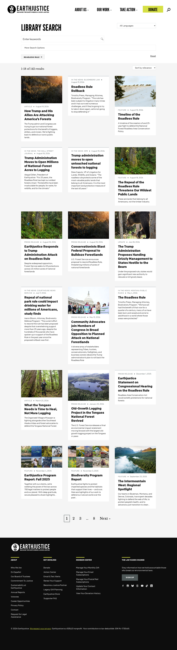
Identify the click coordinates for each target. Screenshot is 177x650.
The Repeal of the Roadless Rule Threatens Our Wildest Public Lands (134, 188)
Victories (15, 596)
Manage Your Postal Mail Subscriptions (87, 580)
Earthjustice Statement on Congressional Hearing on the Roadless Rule (135, 384)
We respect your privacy (40, 628)
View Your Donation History (88, 593)
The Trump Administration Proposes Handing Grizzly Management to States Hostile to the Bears (135, 256)
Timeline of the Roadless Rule (129, 116)
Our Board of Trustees (20, 576)
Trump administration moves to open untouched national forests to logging (87, 161)
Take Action (127, 9)
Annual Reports (18, 592)
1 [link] (67, 518)
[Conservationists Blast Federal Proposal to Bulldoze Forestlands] (88, 225)
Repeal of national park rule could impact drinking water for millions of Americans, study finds (41, 305)
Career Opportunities (20, 601)
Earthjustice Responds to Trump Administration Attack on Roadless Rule (41, 252)
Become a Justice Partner (55, 585)
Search (168, 9)
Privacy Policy (17, 605)
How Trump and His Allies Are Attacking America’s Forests (39, 115)
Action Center (50, 572)
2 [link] (74, 518)
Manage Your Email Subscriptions (84, 573)
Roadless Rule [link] (32, 57)
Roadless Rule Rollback (82, 89)
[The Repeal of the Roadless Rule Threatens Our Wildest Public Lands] (135, 160)
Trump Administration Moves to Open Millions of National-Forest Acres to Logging (41, 164)
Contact (14, 609)
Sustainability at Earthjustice (18, 586)
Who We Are (16, 567)
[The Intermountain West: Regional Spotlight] (135, 459)
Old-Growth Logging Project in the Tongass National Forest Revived (87, 414)
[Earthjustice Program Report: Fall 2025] (41, 456)
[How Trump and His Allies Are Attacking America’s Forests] (41, 89)
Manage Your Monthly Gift (87, 567)
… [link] (87, 518)
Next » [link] (105, 518)
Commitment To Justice (22, 580)
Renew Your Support (53, 580)
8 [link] (94, 518)
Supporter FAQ (50, 598)
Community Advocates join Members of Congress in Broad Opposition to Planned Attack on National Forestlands (88, 332)
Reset (153, 56)
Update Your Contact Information (85, 587)
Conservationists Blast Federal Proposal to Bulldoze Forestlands (88, 250)
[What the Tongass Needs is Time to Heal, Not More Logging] (41, 383)
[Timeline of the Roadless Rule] (135, 91)
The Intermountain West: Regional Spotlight (132, 485)
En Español (16, 572)
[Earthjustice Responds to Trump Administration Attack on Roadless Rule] (41, 225)
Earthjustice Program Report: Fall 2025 (40, 477)
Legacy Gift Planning (53, 589)
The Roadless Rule (132, 297)
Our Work (103, 9)
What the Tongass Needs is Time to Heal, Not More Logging (40, 409)
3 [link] (80, 518)
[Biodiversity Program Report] (88, 456)
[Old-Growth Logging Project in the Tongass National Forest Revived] (88, 385)
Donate (153, 9)
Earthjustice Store (52, 594)
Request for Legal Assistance (19, 615)
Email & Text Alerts (52, 576)
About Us (80, 9)
